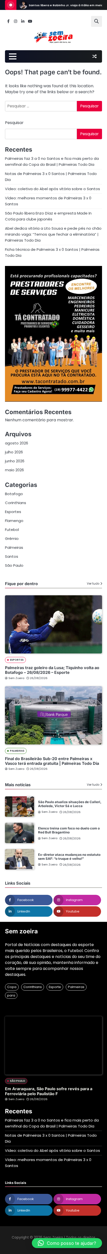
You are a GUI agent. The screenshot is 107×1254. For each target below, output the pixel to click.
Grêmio (12, 538)
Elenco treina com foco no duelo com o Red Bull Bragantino (69, 830)
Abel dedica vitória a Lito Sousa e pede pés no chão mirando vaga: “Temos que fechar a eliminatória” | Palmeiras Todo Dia (53, 234)
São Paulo (14, 565)
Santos (11, 556)
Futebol (12, 529)
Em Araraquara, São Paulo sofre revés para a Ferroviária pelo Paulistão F (48, 1091)
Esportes (13, 511)
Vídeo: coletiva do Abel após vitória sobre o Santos (52, 188)
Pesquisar (14, 123)
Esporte (55, 987)
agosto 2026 (16, 443)
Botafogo (14, 493)
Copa (11, 987)
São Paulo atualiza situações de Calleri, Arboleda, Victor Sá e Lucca (69, 804)
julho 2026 (14, 452)
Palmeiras (14, 547)
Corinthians (15, 502)
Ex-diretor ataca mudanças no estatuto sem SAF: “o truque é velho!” (69, 857)
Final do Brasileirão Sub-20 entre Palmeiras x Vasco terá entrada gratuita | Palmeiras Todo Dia (52, 761)
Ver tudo (93, 584)
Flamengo (14, 520)
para (11, 995)
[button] (67, 1243)
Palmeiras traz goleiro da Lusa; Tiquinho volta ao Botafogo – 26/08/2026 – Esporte (52, 670)
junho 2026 (14, 461)
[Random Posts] (94, 56)
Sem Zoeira (16, 678)
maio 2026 (14, 470)
